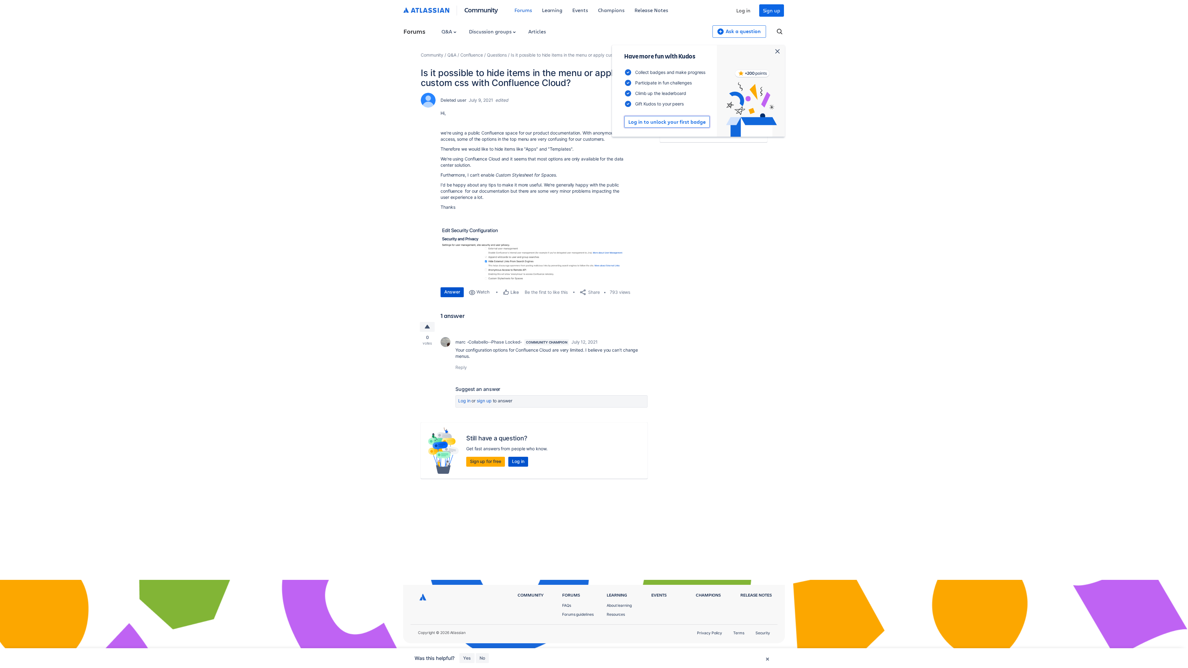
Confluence (471, 55)
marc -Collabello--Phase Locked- (488, 342)
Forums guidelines (578, 614)
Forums (523, 10)
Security (762, 633)
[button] (533, 252)
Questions (497, 55)
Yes (467, 658)
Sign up (771, 10)
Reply (461, 367)
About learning (619, 605)
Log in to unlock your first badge (667, 121)
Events (580, 10)
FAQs (566, 605)
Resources (616, 614)
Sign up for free (485, 461)
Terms (738, 633)
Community (481, 9)
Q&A (447, 31)
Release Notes (651, 10)
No (482, 658)
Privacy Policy (709, 633)
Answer (452, 291)
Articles (537, 31)
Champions (611, 10)
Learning (552, 10)
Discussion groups (491, 31)
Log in (743, 10)
